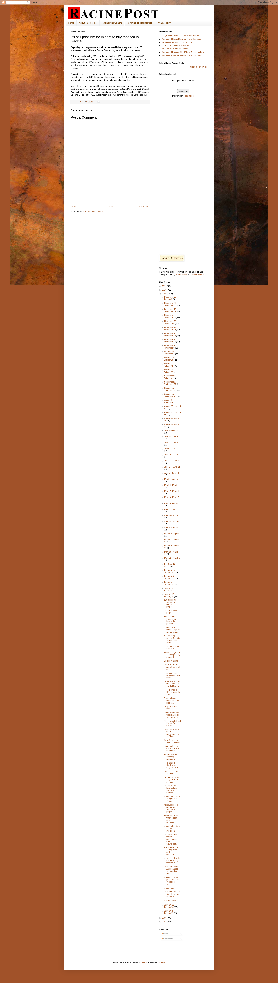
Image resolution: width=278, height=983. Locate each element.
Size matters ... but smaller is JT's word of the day (172, 683)
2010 (164, 290)
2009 (164, 294)
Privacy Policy (164, 23)
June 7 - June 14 (171, 473)
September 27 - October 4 (171, 377)
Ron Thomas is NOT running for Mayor (172, 692)
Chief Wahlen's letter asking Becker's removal (170, 789)
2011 (164, 286)
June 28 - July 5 (171, 455)
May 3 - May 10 (171, 503)
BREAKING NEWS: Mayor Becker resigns (172, 779)
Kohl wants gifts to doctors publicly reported (172, 654)
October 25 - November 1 (169, 352)
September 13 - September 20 (171, 389)
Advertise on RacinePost (139, 23)
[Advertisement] (110, 197)
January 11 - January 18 (169, 906)
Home (71, 23)
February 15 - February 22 (170, 571)
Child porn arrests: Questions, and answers (172, 894)
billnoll (144, 962)
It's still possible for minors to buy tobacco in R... (172, 860)
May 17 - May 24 (171, 491)
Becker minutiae (171, 661)
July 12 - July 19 (171, 443)
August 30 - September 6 (170, 401)
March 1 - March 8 (172, 558)
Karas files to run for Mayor (171, 772)
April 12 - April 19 (171, 521)
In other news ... (171, 900)
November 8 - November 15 (170, 340)
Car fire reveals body (170, 612)
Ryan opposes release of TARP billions (172, 675)
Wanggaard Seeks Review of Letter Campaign (182, 39)
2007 (164, 922)
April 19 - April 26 (171, 515)
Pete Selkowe (198, 275)
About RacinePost (88, 23)
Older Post (144, 207)
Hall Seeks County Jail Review (175, 49)
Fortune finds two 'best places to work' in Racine (172, 715)
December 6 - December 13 (170, 316)
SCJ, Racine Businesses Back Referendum (180, 36)
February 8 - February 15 (169, 577)
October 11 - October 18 (169, 365)
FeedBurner (189, 96)
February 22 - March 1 (170, 565)
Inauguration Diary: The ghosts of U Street (172, 798)
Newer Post (76, 207)
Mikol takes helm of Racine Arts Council (172, 723)
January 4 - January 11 (169, 912)
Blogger (162, 962)
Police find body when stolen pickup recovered (171, 819)
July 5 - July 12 (170, 449)
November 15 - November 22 (170, 334)
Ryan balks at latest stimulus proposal (171, 700)
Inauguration (169, 888)
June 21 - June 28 (172, 461)
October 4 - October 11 (169, 371)
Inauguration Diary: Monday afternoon (172, 828)
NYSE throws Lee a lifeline (171, 647)
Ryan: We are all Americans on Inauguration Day (171, 870)
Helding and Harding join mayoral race (171, 765)
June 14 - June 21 (172, 467)
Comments (168, 939)
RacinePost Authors (112, 23)
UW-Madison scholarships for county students (172, 629)
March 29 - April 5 (172, 534)
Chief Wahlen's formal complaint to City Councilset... (170, 839)
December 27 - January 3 (170, 298)
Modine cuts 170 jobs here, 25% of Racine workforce (172, 880)
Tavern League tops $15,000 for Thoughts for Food (172, 639)
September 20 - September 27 (171, 383)
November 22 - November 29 (170, 328)
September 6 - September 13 (170, 395)
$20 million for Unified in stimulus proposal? (170, 603)
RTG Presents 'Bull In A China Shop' (177, 42)
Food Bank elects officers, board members (171, 748)
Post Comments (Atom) (93, 211)
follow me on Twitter (198, 67)
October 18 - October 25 (169, 359)
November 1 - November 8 (170, 346)
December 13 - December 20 (170, 310)
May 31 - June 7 (171, 479)
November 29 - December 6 (170, 322)
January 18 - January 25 (169, 595)
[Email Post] (99, 102)
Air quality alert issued (170, 707)
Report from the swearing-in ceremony (170, 756)
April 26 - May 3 (171, 509)
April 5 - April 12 (171, 528)
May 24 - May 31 (171, 485)
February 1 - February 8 (169, 583)
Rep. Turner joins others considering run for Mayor (172, 732)
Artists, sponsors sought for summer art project (171, 808)
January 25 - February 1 (169, 589)
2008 (164, 918)
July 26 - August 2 (172, 430)
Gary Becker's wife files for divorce (172, 741)
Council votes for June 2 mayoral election (172, 667)
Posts (165, 934)
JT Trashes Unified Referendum (175, 45)
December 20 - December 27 (170, 304)
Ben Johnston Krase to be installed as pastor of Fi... (170, 620)
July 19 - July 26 (171, 436)
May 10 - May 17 (171, 497)
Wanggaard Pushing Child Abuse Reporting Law (183, 52)
